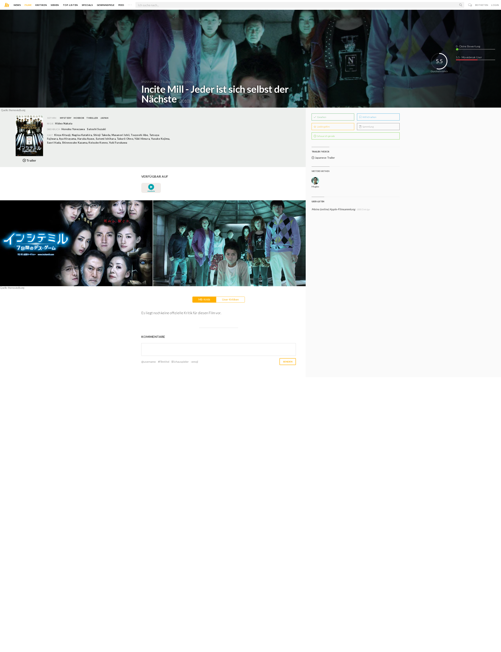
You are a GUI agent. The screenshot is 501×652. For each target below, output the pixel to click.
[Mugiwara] (315, 180)
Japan (104, 117)
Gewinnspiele (105, 5)
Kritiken (41, 5)
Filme (28, 5)
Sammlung (368, 126)
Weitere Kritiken (321, 171)
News (17, 5)
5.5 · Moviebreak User (469, 57)
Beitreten (481, 5)
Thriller (92, 117)
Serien (55, 5)
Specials (87, 5)
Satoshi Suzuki (96, 129)
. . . (130, 4)
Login (495, 5)
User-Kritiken (230, 299)
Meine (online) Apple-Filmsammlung (333, 209)
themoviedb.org (17, 110)
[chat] (470, 5)
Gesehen (321, 117)
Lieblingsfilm (323, 126)
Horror (79, 117)
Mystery (66, 117)
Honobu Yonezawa (73, 129)
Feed (121, 5)
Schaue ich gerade (326, 136)
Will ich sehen (369, 117)
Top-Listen (70, 5)
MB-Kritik (204, 299)
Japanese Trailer (324, 157)
